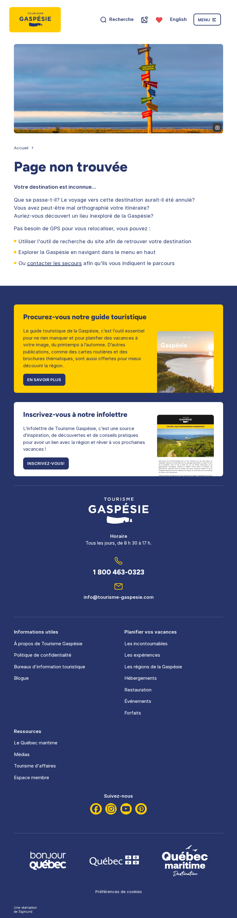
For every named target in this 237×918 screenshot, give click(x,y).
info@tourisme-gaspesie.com (119, 597)
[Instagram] (111, 809)
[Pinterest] (141, 809)
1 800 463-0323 (118, 572)
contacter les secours (54, 263)
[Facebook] (96, 809)
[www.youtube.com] (126, 809)
